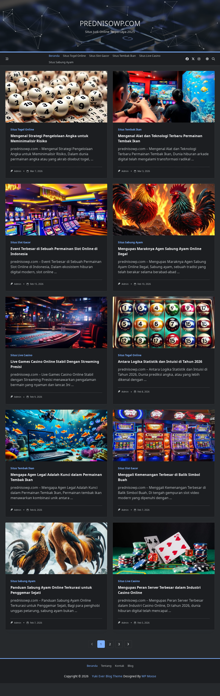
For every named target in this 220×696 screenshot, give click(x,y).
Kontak (119, 666)
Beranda (54, 56)
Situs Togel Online (74, 56)
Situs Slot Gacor (99, 56)
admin (17, 171)
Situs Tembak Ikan (124, 56)
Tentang (106, 666)
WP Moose (149, 676)
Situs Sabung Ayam (61, 62)
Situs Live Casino (149, 56)
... (92, 159)
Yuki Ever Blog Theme (107, 676)
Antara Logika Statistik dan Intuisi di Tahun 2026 (160, 361)
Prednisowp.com (110, 23)
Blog (130, 666)
